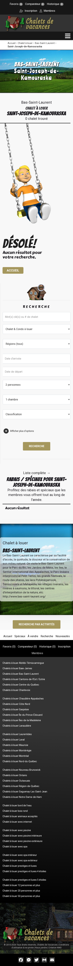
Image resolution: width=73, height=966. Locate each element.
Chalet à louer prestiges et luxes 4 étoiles (24, 871)
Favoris (16, 4)
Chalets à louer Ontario (15, 775)
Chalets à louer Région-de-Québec (21, 786)
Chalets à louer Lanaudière (17, 725)
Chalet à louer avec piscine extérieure (22, 841)
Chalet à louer (25, 43)
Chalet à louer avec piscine (17, 830)
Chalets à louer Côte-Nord (16, 704)
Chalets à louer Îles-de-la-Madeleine (22, 720)
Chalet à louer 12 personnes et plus (21, 885)
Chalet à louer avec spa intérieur (20, 855)
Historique (54, 4)
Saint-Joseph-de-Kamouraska (25, 46)
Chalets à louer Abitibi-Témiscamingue (23, 663)
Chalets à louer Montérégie (17, 750)
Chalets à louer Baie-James (17, 668)
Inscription (30, 10)
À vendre (33, 636)
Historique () (47, 646)
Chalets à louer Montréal (16, 756)
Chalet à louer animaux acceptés (20, 816)
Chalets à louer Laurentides (17, 734)
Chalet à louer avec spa (15, 846)
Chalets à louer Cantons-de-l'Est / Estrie (24, 679)
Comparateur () (27, 646)
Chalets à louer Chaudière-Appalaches (23, 698)
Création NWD (55, 947)
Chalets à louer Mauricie (15, 745)
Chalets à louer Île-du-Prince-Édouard (22, 715)
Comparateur (34, 4)
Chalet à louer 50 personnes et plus (21, 896)
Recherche (36, 446)
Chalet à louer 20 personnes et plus (21, 890)
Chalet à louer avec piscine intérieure (22, 835)
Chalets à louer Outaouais (16, 780)
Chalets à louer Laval (14, 739)
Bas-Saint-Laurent (45, 43)
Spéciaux (19, 636)
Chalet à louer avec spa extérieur (20, 860)
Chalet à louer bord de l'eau (17, 805)
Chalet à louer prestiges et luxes (20, 866)
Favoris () (9, 646)
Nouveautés (63, 636)
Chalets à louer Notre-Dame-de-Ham (22, 797)
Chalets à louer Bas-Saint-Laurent (21, 673)
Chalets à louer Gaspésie (16, 709)
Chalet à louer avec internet (17, 821)
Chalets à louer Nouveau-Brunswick (21, 769)
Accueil (11, 43)
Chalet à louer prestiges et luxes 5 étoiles (24, 879)
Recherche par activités (36, 624)
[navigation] (67, 36)
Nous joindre (41, 947)
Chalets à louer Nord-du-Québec (20, 761)
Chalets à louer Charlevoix (16, 690)
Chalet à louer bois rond (15, 811)
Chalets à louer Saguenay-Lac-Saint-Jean (25, 791)
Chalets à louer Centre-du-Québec (21, 684)
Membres (49, 10)
